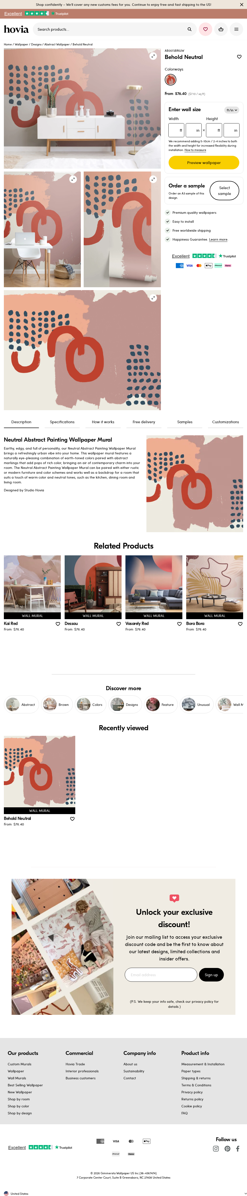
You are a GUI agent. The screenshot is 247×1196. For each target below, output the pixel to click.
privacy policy (202, 1001)
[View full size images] (153, 56)
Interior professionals (82, 1071)
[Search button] (189, 29)
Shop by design (20, 1113)
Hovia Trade (75, 1064)
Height (221, 124)
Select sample (224, 190)
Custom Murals (19, 1064)
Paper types (190, 1071)
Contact (130, 1078)
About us (130, 1064)
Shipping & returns (196, 1078)
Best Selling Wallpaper (25, 1085)
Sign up (211, 974)
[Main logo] (17, 29)
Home (8, 44)
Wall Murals (17, 1078)
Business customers (81, 1078)
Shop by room (19, 1099)
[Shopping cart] (221, 29)
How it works (103, 421)
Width (184, 124)
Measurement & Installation (203, 1064)
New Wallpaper (20, 1092)
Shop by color (18, 1106)
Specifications (62, 421)
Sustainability (134, 1071)
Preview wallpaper (204, 162)
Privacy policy (192, 1092)
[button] (205, 29)
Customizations (225, 421)
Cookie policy (191, 1106)
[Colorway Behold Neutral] (170, 80)
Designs (36, 44)
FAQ (184, 1113)
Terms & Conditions (196, 1085)
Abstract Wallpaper (57, 44)
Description (21, 421)
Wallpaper (21, 44)
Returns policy (192, 1099)
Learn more (218, 239)
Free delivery (144, 421)
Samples (184, 421)
